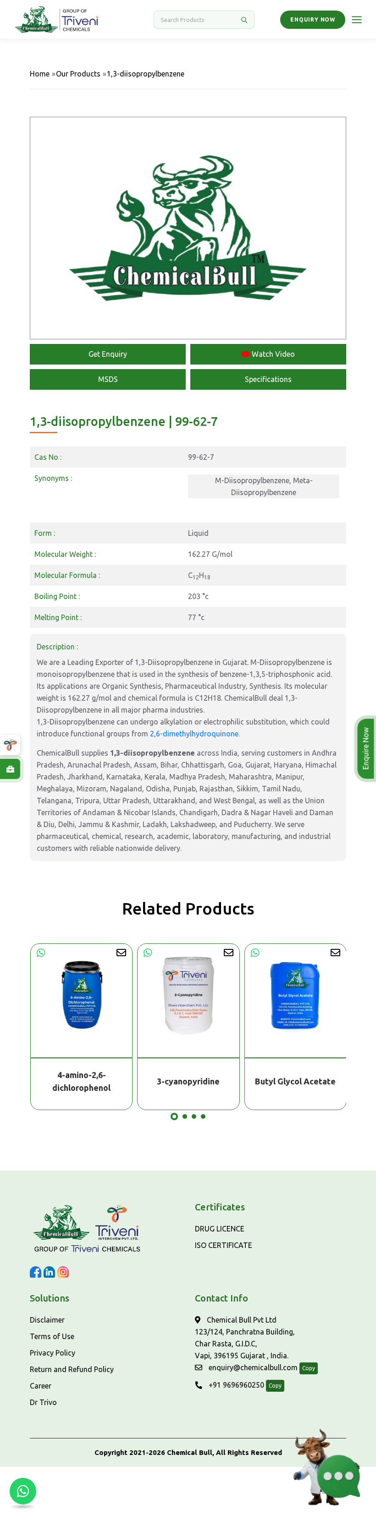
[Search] (244, 19)
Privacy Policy (52, 1353)
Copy (308, 1368)
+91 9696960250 (235, 1385)
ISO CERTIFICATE (223, 1245)
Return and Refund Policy (72, 1369)
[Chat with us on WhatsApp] (23, 1491)
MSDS (108, 379)
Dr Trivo (43, 1402)
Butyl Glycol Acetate (188, 1081)
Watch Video (272, 354)
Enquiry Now (312, 19)
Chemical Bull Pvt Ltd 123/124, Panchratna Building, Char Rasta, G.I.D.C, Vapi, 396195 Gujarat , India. (245, 1338)
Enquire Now (365, 749)
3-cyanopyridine (81, 1081)
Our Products (78, 74)
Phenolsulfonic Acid (295, 1081)
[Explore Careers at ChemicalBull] (10, 769)
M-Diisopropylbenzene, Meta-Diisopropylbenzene (264, 486)
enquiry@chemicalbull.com (252, 1367)
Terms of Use (52, 1336)
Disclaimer (47, 1320)
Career (40, 1386)
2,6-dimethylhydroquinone (194, 734)
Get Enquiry (107, 354)
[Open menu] (357, 19)
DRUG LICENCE (219, 1229)
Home (40, 74)
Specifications (268, 379)
